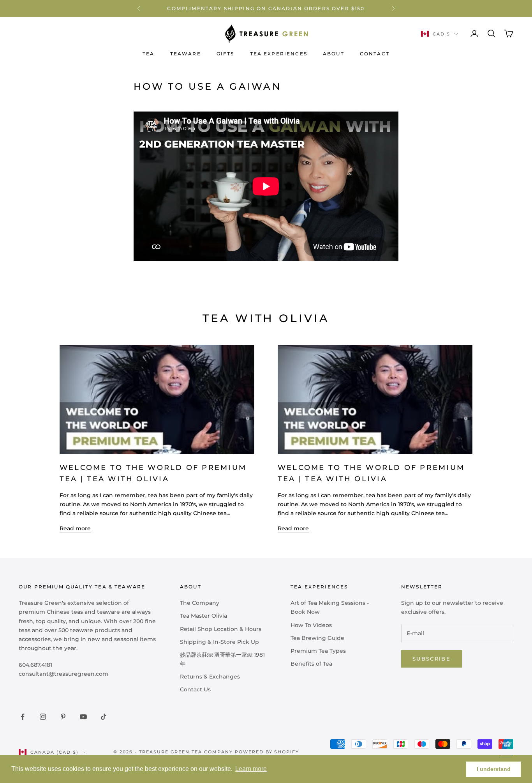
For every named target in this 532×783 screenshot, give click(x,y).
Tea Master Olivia (203, 615)
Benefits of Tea (311, 663)
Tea (148, 54)
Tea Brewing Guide (317, 637)
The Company (199, 602)
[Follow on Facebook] (22, 717)
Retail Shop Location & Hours (220, 628)
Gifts (225, 54)
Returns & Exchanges (210, 676)
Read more (75, 528)
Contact (374, 54)
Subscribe (431, 658)
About (333, 54)
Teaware (185, 54)
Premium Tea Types (318, 650)
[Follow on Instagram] (43, 717)
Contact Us (195, 689)
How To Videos (311, 625)
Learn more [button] (251, 768)
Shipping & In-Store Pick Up (219, 641)
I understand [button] (494, 769)
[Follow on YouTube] (83, 717)
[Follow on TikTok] (103, 717)
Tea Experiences (278, 54)
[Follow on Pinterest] (63, 717)
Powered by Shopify (267, 752)
